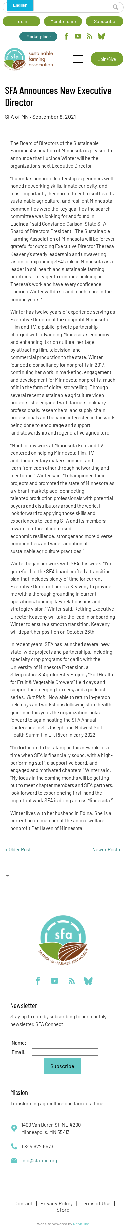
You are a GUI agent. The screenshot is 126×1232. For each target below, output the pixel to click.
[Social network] (101, 37)
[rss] (90, 37)
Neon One (81, 1223)
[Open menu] (78, 59)
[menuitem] (24, 1203)
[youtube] (78, 37)
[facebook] (66, 37)
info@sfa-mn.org (39, 1160)
